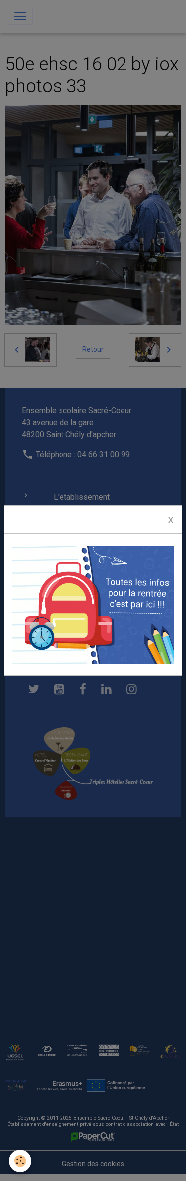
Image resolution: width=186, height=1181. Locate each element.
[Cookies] (20, 1161)
